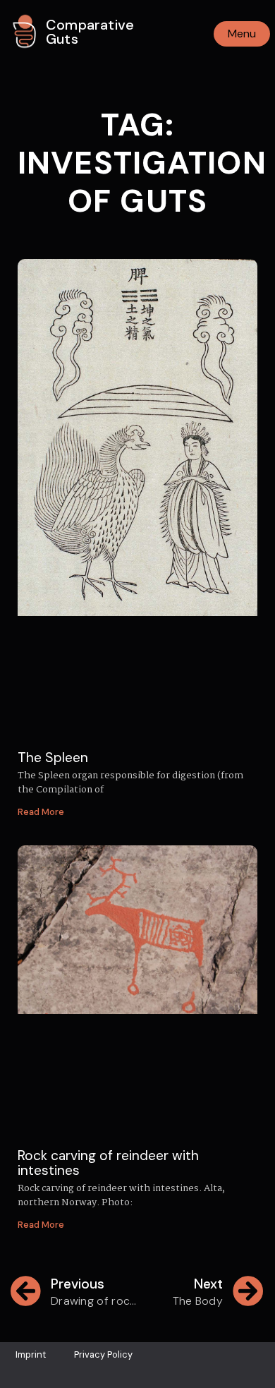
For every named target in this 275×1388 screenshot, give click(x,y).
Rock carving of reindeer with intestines (108, 1163)
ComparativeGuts (90, 32)
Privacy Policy (103, 1354)
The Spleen (53, 757)
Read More (41, 812)
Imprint (31, 1354)
